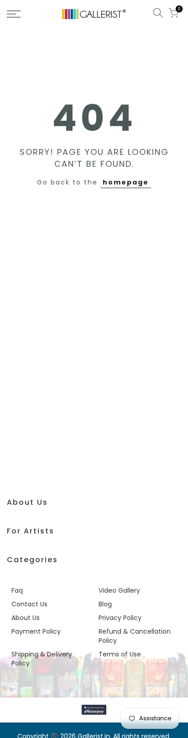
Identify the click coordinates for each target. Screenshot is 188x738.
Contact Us (29, 604)
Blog (105, 604)
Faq (17, 590)
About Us (25, 617)
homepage (126, 182)
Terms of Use (120, 654)
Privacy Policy (120, 617)
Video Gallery (119, 590)
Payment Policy (36, 631)
